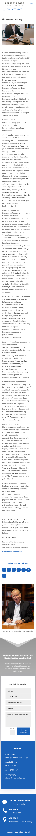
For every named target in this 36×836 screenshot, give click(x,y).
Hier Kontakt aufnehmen (12, 551)
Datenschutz (19, 832)
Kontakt (27, 832)
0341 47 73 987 (14, 9)
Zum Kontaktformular (16, 804)
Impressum (9, 832)
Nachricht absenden (23, 731)
